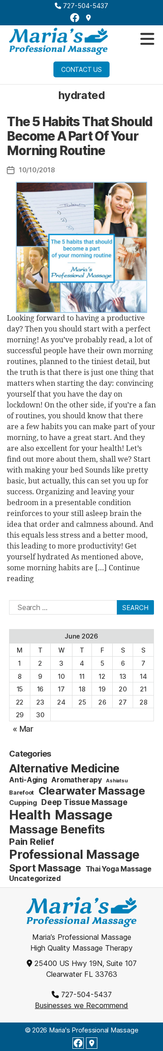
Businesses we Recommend (81, 1005)
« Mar (23, 729)
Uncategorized (35, 878)
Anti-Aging (28, 780)
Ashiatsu (116, 781)
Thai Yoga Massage (119, 869)
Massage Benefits (57, 829)
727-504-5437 (84, 5)
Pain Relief (31, 841)
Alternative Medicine (64, 768)
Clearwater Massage (91, 790)
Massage (83, 815)
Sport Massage (45, 868)
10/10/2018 (36, 170)
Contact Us (81, 69)
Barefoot (21, 792)
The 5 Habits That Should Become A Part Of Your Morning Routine (80, 136)
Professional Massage (74, 854)
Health (30, 815)
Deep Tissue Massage (84, 802)
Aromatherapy (76, 780)
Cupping (23, 802)
